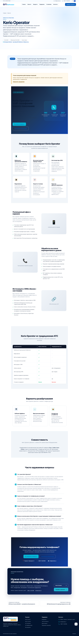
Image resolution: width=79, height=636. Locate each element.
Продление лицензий (46, 625)
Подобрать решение (70, 4)
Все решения (28, 627)
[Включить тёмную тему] (76, 624)
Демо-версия (44, 623)
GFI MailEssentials (28, 625)
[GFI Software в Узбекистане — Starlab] (8, 4)
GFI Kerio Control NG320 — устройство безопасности (22, 603)
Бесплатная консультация (20, 128)
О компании (48, 4)
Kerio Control (27, 619)
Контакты (55, 4)
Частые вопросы (45, 621)
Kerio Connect (58, 585)
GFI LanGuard (28, 623)
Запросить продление (18, 81)
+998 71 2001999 (66, 0)
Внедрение (44, 619)
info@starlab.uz (58, 0)
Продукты (35, 4)
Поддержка (41, 4)
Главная (24, 4)
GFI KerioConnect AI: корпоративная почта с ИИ (58, 603)
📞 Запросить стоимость (31, 556)
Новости (29, 4)
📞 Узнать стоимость (19, 124)
